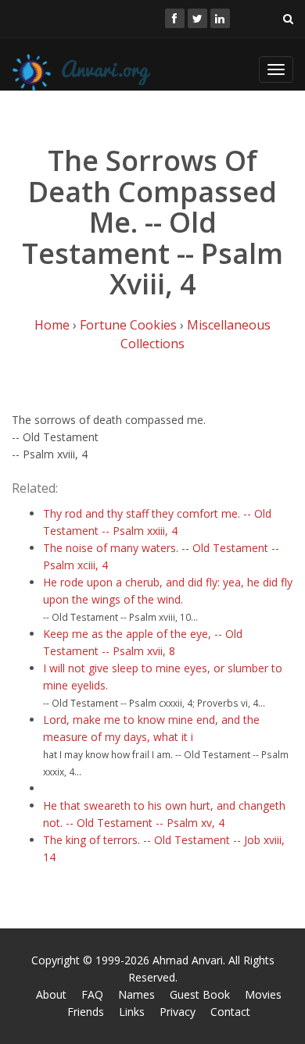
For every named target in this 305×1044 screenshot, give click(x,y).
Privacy (178, 1011)
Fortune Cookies (128, 324)
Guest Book (200, 994)
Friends (85, 1011)
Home (52, 324)
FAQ (92, 994)
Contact (230, 1011)
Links (132, 1011)
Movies (263, 994)
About (51, 994)
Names (136, 994)
